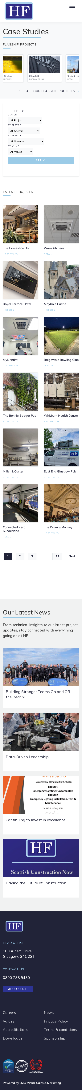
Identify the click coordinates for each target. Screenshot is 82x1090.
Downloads (13, 1038)
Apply (40, 160)
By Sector (14, 125)
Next (72, 556)
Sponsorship (54, 1038)
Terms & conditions (60, 1029)
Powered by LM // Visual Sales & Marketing (32, 1083)
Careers (9, 1012)
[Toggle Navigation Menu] (71, 6)
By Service (15, 135)
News (49, 1012)
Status (12, 115)
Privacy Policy (56, 1021)
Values (8, 1021)
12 (57, 556)
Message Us (17, 989)
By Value (13, 146)
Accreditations (15, 1029)
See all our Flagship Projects (47, 91)
